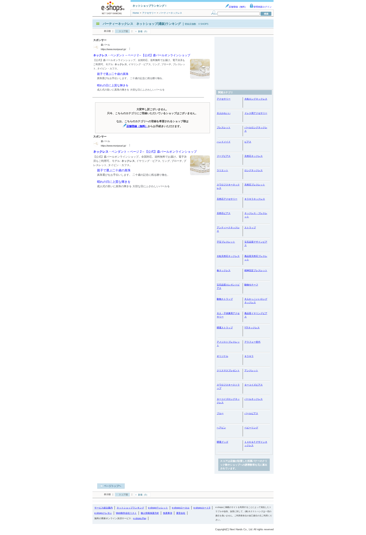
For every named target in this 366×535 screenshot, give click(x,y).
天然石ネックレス (253, 156)
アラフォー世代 (252, 342)
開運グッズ (222, 442)
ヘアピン (221, 427)
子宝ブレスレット (226, 242)
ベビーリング (251, 427)
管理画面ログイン (262, 7)
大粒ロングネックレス (255, 99)
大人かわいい (223, 113)
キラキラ (249, 356)
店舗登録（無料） (238, 7)
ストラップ (250, 227)
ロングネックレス (253, 170)
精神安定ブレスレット (255, 270)
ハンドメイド (223, 141)
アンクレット (251, 370)
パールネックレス (253, 399)
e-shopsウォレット (158, 507)
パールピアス (251, 413)
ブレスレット (223, 127)
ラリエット (222, 170)
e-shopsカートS (201, 507)
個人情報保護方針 (150, 513)
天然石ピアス (223, 213)
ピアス (247, 141)
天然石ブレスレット (254, 184)
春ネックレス (223, 270)
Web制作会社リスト (126, 513)
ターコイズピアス (253, 384)
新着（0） (143, 31)
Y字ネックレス (252, 327)
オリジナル (222, 356)
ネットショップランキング (130, 507)
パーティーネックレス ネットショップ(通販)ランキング (142, 23)
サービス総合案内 (103, 507)
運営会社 (180, 513)
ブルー (220, 413)
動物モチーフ (251, 284)
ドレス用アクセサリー (255, 113)
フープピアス (223, 156)
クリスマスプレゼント (228, 370)
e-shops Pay (139, 518)
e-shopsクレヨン (103, 513)
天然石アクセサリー (227, 199)
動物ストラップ (225, 299)
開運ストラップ (225, 327)
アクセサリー (223, 99)
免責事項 (167, 513)
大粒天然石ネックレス (228, 256)
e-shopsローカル (180, 507)
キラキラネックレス (254, 199)
